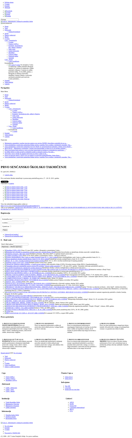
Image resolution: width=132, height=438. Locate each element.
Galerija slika (9, 175)
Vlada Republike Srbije (13, 402)
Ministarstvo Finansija (12, 406)
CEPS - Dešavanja (11, 388)
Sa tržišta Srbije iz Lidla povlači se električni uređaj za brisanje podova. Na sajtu (30, 152)
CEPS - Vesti (10, 389)
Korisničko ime (7, 219)
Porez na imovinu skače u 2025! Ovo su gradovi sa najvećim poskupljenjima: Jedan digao (33, 155)
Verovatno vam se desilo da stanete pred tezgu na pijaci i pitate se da (26, 153)
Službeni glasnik (11, 417)
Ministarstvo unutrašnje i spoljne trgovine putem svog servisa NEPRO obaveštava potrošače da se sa (36, 143)
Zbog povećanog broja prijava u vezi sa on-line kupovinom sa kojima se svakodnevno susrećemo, (35, 150)
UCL (71, 411)
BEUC (72, 409)
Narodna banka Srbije (12, 415)
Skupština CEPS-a (11, 380)
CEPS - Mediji (10, 391)
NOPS (72, 404)
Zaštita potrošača (11, 407)
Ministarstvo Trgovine (12, 404)
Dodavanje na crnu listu (72, 389)
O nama (17, 65)
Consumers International (77, 407)
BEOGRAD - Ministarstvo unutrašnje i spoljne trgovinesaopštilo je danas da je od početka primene (36, 148)
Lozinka (4, 223)
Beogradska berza (11, 418)
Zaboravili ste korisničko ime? (14, 236)
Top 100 (67, 386)
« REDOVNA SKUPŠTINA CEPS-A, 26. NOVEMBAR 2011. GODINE (37, 207)
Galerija (11, 183)
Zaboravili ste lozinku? (12, 234)
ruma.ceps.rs (69, 377)
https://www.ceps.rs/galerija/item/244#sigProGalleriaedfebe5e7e (20, 206)
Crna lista (68, 388)
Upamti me (5, 226)
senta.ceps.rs (69, 378)
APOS (72, 402)
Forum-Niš (73, 406)
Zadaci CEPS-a (10, 378)
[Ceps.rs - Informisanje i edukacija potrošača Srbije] (17, 21)
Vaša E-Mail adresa (7, 244)
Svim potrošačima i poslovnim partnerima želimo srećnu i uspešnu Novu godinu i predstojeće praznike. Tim (38, 145)
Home (3, 353)
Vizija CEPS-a (10, 377)
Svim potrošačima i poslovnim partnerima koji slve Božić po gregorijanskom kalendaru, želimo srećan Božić (38, 147)
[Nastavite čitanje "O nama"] (12, 65)
